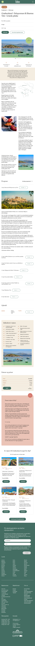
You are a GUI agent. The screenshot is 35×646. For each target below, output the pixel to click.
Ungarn (25, 571)
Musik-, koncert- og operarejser (5, 605)
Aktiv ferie (3, 588)
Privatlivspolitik (27, 596)
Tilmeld (26, 552)
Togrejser (14, 592)
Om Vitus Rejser (27, 588)
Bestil (7, 388)
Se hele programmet (26, 181)
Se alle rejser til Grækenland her (17, 519)
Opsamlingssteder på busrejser (28, 598)
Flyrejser (14, 590)
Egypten (3, 566)
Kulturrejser (3, 599)
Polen (14, 573)
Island (14, 561)
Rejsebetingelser (27, 595)
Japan (14, 563)
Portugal (14, 574)
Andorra (3, 560)
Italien (14, 562)
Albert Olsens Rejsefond (28, 600)
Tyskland (25, 570)
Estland (2, 567)
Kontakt (25, 590)
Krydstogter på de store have (5, 597)
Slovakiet (26, 562)
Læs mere (6, 481)
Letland (14, 566)
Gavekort (26, 594)
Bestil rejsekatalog (27, 592)
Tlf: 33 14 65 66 (15, 623)
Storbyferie (3, 612)
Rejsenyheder (3, 608)
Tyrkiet (25, 569)
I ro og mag (3, 592)
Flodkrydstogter (4, 591)
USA (25, 573)
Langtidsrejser (4, 600)
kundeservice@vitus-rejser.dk (16, 625)
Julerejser (3, 595)
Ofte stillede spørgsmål (28, 591)
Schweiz (25, 560)
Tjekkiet (25, 567)
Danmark (3, 565)
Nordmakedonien (16, 570)
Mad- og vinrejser (4, 601)
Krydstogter (15, 591)
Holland (2, 575)
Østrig (25, 575)
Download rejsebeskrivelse (17, 32)
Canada (2, 563)
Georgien (3, 573)
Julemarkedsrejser (4, 594)
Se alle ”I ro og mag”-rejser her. (11, 436)
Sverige (25, 566)
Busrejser (14, 588)
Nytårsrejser (3, 607)
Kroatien (14, 565)
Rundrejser (3, 609)
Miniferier (3, 603)
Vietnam (25, 574)
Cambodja (3, 562)
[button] (17, 187)
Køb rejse (5, 32)
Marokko (14, 567)
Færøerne (3, 571)
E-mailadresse (7, 540)
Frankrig (3, 570)
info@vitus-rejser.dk (16, 627)
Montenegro (15, 569)
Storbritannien (26, 565)
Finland (2, 569)
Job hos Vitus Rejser (27, 601)
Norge (14, 571)
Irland (14, 560)
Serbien (25, 561)
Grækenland (3, 574)
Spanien (25, 563)
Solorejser (3, 611)
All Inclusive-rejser (4, 590)
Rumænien (15, 575)
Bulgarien (3, 561)
